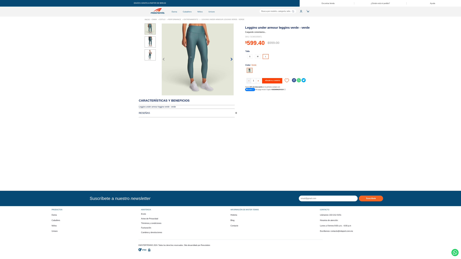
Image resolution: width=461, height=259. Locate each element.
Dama (154, 19)
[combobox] (258, 11)
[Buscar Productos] (293, 11)
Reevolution (205, 245)
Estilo (162, 19)
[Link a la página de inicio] (147, 20)
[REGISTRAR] (371, 198)
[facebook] (294, 80)
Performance (174, 19)
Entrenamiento (191, 19)
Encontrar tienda (328, 3)
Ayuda (432, 3)
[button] (249, 57)
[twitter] (303, 80)
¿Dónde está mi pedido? (380, 3)
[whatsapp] (299, 80)
